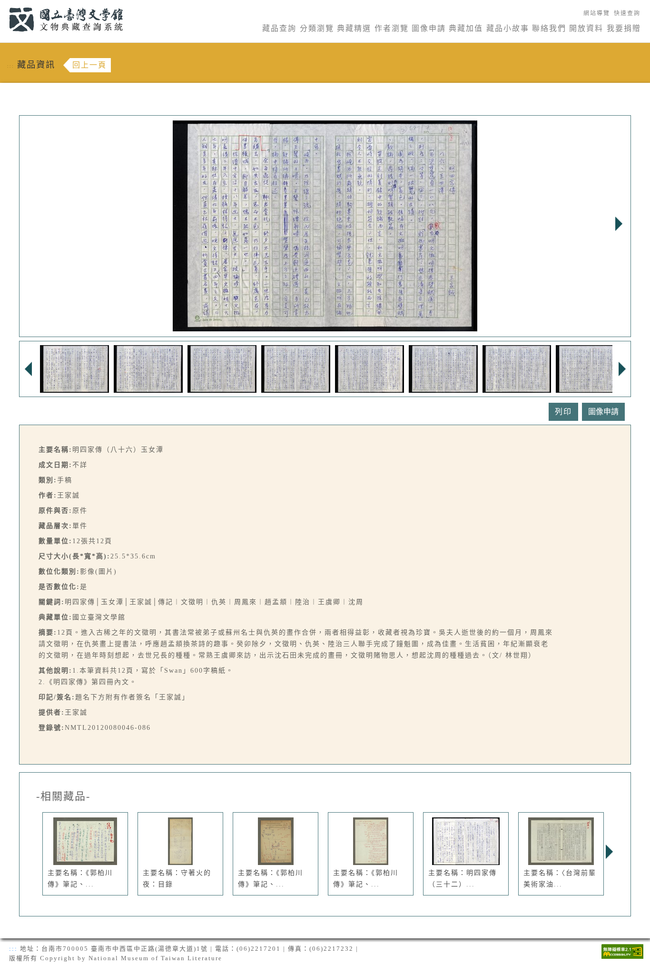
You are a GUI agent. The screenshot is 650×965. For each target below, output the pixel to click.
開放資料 (586, 28)
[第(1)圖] (74, 368)
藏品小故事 (507, 28)
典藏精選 (354, 28)
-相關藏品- (63, 796)
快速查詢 (627, 13)
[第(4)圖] (295, 368)
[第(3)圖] (221, 368)
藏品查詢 (279, 28)
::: (3, 5)
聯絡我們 (549, 28)
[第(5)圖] (369, 368)
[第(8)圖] (590, 368)
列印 (563, 412)
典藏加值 (466, 28)
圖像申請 (429, 28)
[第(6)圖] (443, 368)
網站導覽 (596, 13)
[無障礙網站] (622, 950)
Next (618, 224)
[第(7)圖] (517, 368)
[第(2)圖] (148, 368)
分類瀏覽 (317, 28)
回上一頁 (89, 65)
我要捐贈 (624, 28)
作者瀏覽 (391, 28)
